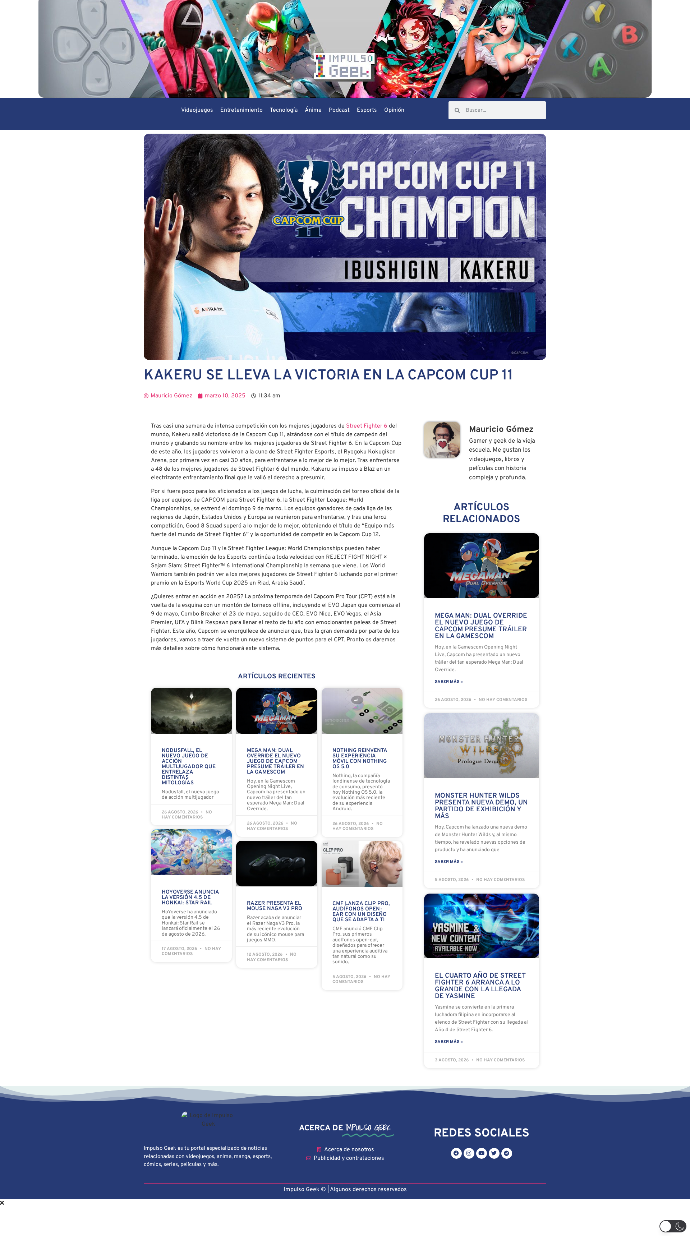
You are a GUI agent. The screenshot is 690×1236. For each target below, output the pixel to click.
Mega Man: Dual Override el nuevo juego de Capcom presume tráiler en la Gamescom (275, 761)
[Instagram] (469, 1153)
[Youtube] (481, 1153)
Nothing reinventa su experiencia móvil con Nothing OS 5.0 (359, 758)
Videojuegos (197, 110)
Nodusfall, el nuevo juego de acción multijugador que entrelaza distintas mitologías (189, 767)
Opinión (394, 110)
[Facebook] (456, 1153)
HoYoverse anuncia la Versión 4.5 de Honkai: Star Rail (190, 898)
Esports (367, 110)
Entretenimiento (241, 110)
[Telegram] (506, 1153)
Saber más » (449, 681)
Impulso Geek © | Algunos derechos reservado (344, 1189)
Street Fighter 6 (366, 426)
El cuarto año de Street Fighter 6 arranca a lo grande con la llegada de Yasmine (480, 986)
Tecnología (284, 110)
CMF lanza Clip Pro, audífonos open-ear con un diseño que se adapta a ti (361, 911)
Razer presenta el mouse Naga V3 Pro (274, 906)
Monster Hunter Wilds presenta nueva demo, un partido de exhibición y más (481, 806)
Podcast (339, 110)
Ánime (313, 110)
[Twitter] (494, 1153)
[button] (672, 1226)
